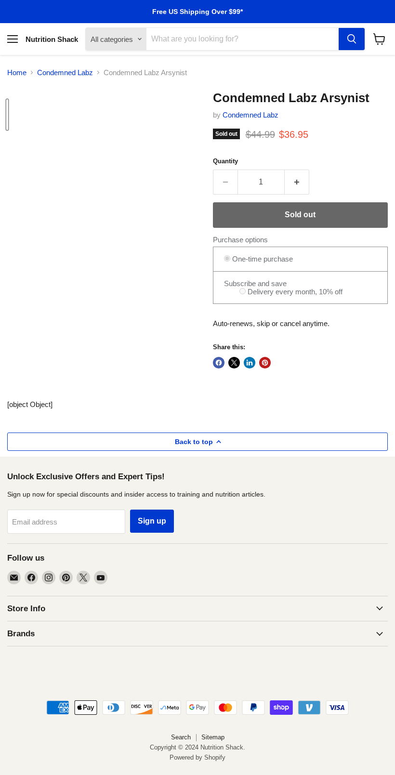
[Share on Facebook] (218, 362)
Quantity (225, 161)
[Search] (352, 39)
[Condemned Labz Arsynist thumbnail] (7, 114)
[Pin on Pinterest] (265, 362)
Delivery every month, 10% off (294, 292)
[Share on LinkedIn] (249, 362)
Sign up (152, 521)
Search (181, 737)
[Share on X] (234, 362)
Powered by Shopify (197, 757)
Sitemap (212, 737)
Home (16, 72)
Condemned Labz (65, 72)
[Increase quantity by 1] (297, 182)
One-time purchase (261, 259)
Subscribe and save (255, 283)
